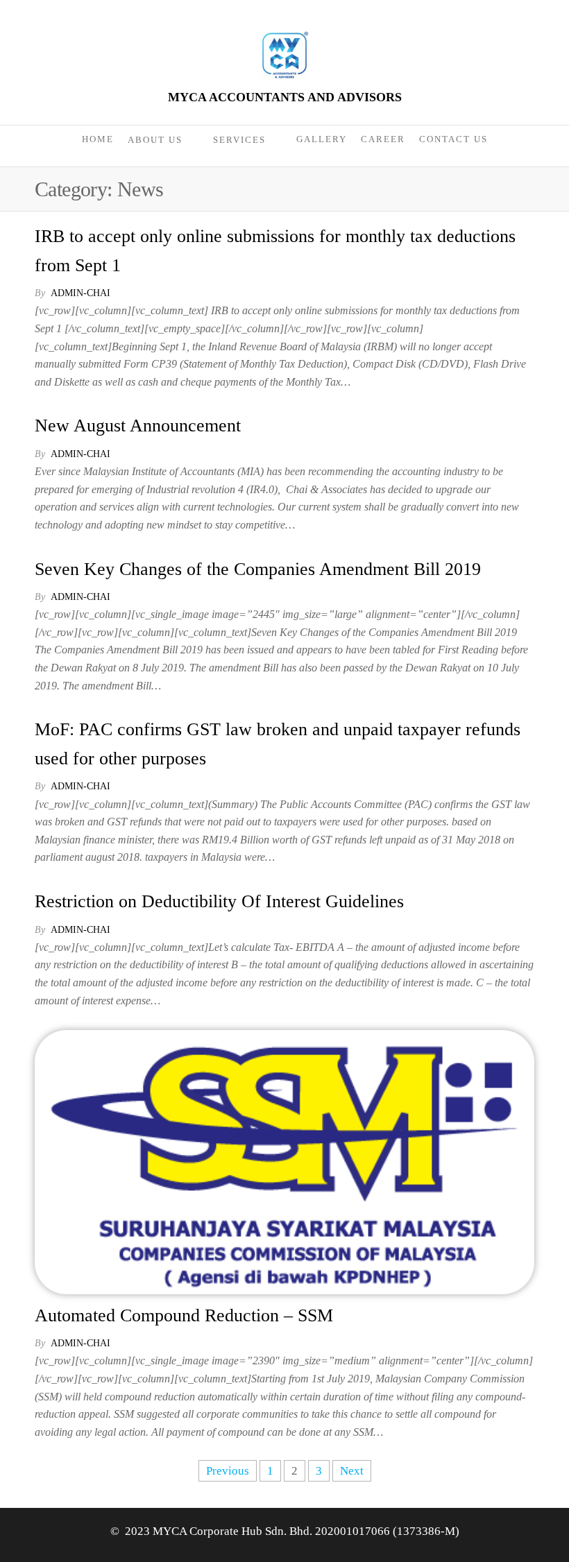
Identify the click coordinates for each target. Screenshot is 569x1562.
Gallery (321, 139)
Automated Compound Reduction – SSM (184, 1315)
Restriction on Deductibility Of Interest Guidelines (219, 901)
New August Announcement (138, 425)
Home (98, 139)
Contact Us (453, 139)
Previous (227, 1470)
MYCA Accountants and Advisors (285, 97)
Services (239, 140)
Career (383, 139)
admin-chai (80, 293)
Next (352, 1470)
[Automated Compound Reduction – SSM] (284, 1160)
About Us (155, 140)
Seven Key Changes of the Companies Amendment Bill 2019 (258, 569)
